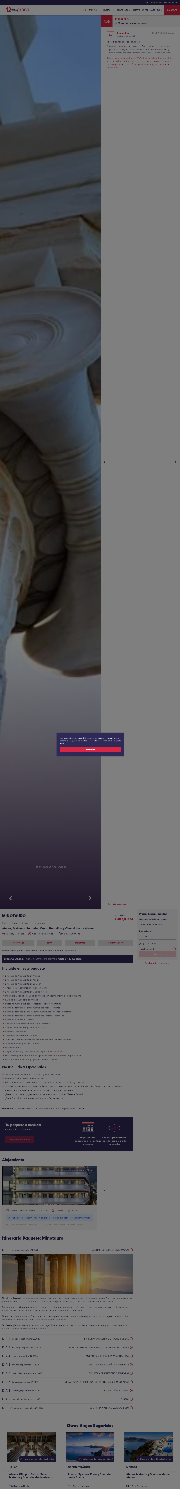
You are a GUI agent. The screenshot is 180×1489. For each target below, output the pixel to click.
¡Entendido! (90, 749)
